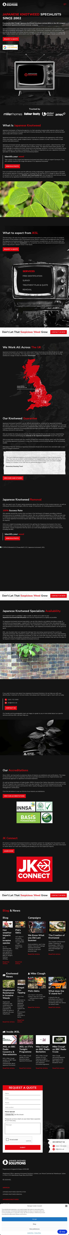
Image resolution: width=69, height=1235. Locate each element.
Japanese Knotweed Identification (14, 1192)
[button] (66, 1206)
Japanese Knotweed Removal (12, 1194)
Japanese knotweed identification (14, 617)
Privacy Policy (37, 1233)
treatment (23, 243)
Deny (34, 1224)
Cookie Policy (30, 1233)
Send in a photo (12, 166)
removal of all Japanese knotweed (38, 436)
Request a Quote (11, 39)
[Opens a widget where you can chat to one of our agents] (62, 1232)
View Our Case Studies (13, 478)
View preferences (34, 1229)
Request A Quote (11, 249)
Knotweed (31, 355)
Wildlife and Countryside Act (32, 175)
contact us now (58, 332)
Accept (34, 1219)
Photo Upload (10, 1112)
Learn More (8, 851)
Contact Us (11, 708)
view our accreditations (14, 796)
